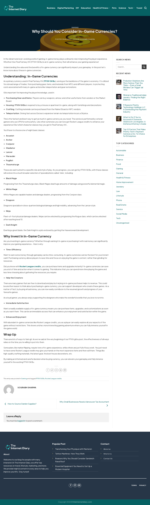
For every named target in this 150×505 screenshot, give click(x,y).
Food (118, 164)
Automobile (121, 150)
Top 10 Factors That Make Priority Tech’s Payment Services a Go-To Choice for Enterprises (134, 132)
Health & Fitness (100, 8)
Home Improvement (124, 182)
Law (118, 191)
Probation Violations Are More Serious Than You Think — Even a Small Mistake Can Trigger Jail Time (133, 85)
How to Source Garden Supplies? (21, 404)
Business (51, 8)
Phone (119, 200)
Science (122, 8)
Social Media (121, 214)
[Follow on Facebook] (71, 485)
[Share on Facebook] (48, 370)
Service (119, 209)
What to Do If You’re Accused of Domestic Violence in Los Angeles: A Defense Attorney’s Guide (134, 120)
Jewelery (120, 186)
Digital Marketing (65, 8)
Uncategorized (122, 223)
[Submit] (144, 67)
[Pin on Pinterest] (60, 370)
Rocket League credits (53, 378)
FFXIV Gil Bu (40, 378)
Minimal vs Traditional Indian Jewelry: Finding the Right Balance (134, 97)
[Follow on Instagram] (75, 485)
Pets (114, 8)
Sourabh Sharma (87, 39)
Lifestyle (120, 195)
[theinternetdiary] (15, 8)
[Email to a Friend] (56, 370)
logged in (21, 421)
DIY (77, 8)
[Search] (145, 7)
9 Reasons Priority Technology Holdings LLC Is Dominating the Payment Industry (134, 108)
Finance (119, 159)
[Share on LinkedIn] (65, 370)
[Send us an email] (79, 485)
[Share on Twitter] (52, 370)
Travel (139, 8)
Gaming (75, 27)
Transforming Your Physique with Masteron (73, 449)
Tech (130, 8)
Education (86, 8)
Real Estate (121, 205)
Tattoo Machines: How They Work (69, 453)
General (119, 173)
